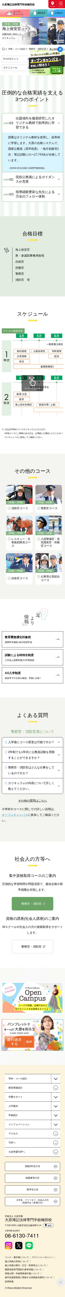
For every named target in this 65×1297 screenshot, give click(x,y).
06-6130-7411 (22, 1235)
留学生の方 (32, 1189)
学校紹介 (13, 1115)
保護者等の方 (32, 1178)
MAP (50, 1225)
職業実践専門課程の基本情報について (23, 1269)
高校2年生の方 (32, 1166)
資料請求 (41, 13)
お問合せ (59, 13)
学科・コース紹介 (17, 49)
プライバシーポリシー (42, 1257)
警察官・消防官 (31, 903)
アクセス (52, 6)
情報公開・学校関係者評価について (22, 1273)
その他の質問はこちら (32, 800)
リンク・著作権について (17, 1257)
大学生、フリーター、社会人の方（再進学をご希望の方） (32, 1201)
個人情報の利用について (17, 1261)
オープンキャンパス (18, 13)
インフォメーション (19, 1124)
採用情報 (9, 1281)
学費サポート (15, 1097)
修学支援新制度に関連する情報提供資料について (29, 1277)
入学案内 (13, 1106)
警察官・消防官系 (37, 49)
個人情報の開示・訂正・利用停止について (25, 1265)
